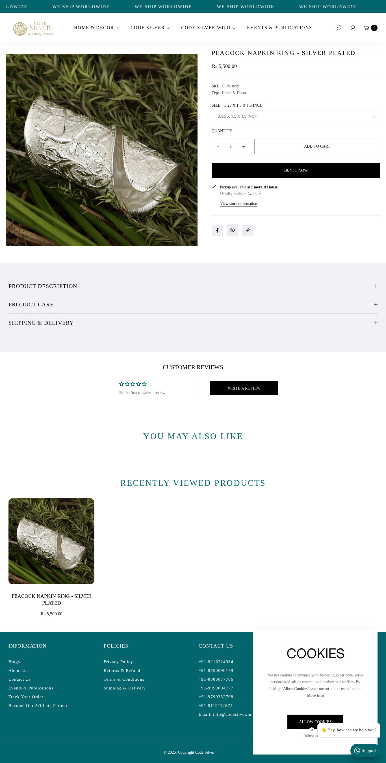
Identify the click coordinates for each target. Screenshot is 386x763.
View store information (238, 203)
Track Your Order (26, 697)
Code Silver (204, 752)
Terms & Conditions (124, 679)
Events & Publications (30, 688)
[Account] (353, 28)
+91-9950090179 (216, 670)
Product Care (31, 304)
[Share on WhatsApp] (232, 230)
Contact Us (19, 679)
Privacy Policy (118, 661)
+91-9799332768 (216, 697)
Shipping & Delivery (41, 323)
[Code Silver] (32, 28)
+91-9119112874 (216, 705)
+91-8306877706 (216, 679)
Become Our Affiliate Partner (38, 705)
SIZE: (237, 105)
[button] (96, 28)
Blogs (14, 661)
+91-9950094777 (216, 688)
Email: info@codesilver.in (225, 714)
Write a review (244, 388)
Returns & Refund (122, 670)
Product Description (42, 286)
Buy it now (296, 170)
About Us (18, 670)
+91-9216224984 (216, 661)
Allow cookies (315, 722)
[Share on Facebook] (217, 230)
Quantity (222, 131)
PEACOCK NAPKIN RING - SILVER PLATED (52, 599)
